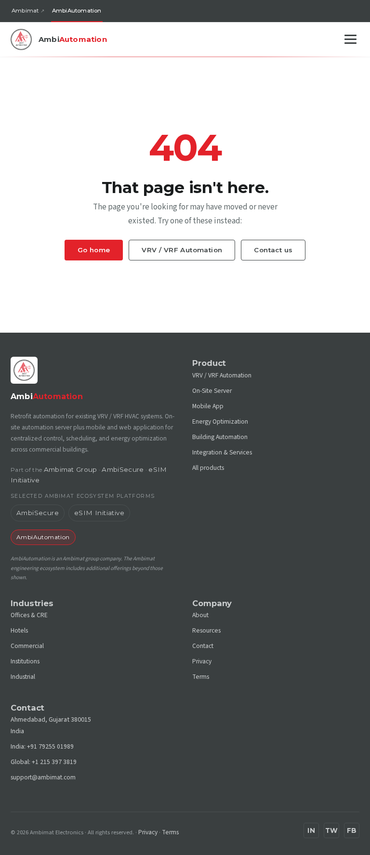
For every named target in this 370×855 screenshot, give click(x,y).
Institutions (25, 661)
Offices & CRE (29, 615)
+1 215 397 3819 (54, 761)
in (311, 830)
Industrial (23, 676)
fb (352, 830)
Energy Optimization (220, 421)
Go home (94, 250)
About (200, 615)
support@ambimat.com (43, 777)
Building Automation (220, 436)
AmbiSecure (123, 469)
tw (331, 830)
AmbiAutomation (77, 10)
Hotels (19, 630)
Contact (202, 645)
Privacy (201, 661)
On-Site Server (212, 390)
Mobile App (208, 406)
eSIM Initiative (99, 513)
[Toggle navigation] (350, 39)
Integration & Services (222, 452)
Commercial (27, 645)
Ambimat (25, 10)
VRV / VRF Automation (182, 250)
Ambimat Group (70, 469)
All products (208, 467)
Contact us (273, 250)
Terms (200, 676)
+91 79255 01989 (50, 746)
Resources (206, 630)
